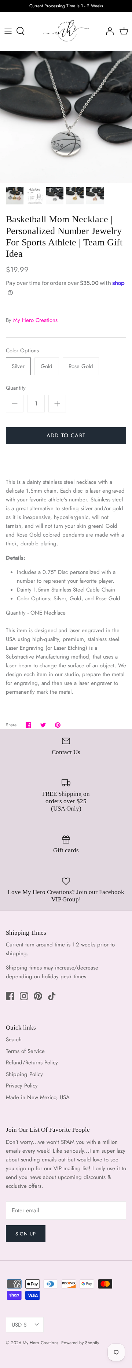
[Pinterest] (38, 996)
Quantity (16, 388)
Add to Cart (66, 435)
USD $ (19, 1325)
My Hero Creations (35, 320)
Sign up (25, 1233)
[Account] (108, 31)
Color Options (22, 351)
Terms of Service (25, 1051)
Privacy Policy (22, 1086)
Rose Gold (81, 366)
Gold (46, 366)
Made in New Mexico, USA (38, 1097)
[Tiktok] (52, 996)
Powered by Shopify (80, 1342)
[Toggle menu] (8, 31)
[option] (66, 117)
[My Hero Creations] (66, 31)
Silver (18, 366)
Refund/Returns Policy (32, 1063)
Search (14, 1039)
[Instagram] (24, 996)
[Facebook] (10, 996)
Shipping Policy (24, 1074)
